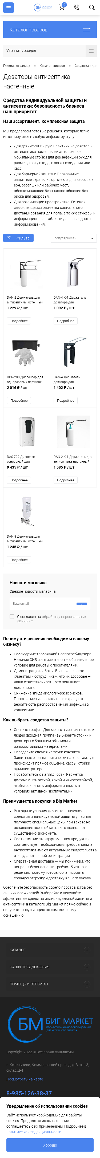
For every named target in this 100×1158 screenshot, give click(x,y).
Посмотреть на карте (24, 1079)
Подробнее (19, 321)
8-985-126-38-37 (29, 1093)
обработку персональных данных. (52, 619)
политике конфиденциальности (33, 1132)
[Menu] (8, 7)
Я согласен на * (52, 619)
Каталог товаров (28, 29)
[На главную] (43, 7)
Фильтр (23, 238)
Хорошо (50, 1145)
